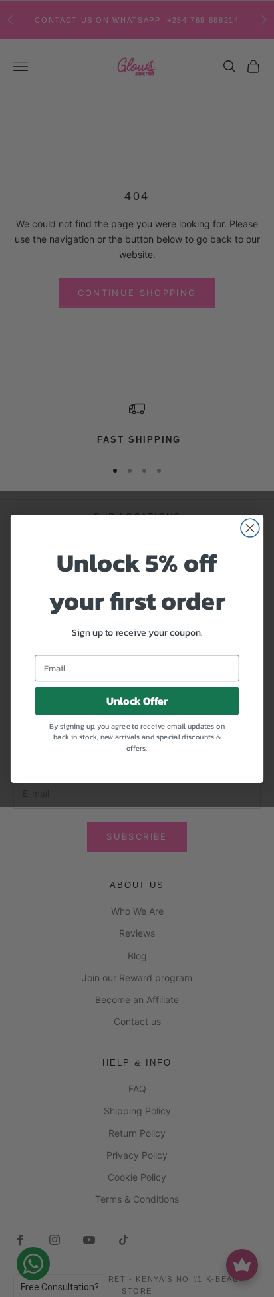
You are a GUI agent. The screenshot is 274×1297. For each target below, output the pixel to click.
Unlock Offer (137, 701)
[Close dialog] (250, 528)
